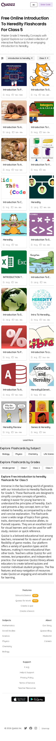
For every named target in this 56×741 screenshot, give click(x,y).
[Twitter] (25, 728)
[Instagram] (35, 728)
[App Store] (19, 699)
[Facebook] (30, 728)
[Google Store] (37, 699)
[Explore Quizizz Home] (8, 5)
